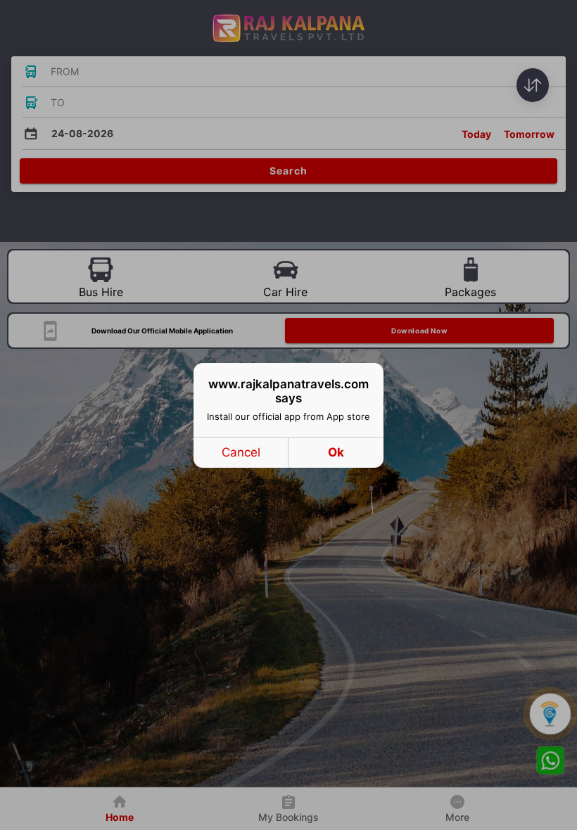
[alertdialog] (288, 415)
